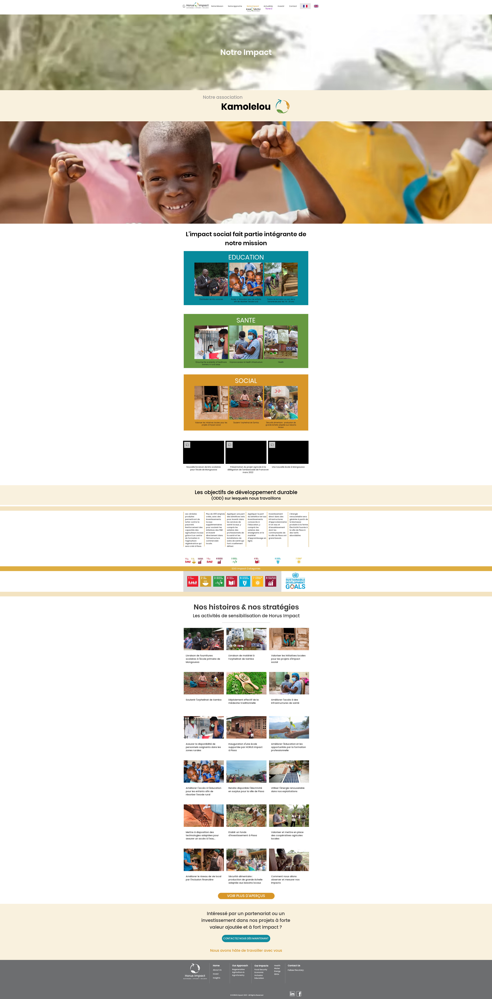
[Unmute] (190, 460)
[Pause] (186, 460)
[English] (316, 6)
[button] (192, 581)
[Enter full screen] (220, 460)
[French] (305, 6)
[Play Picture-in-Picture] (216, 460)
